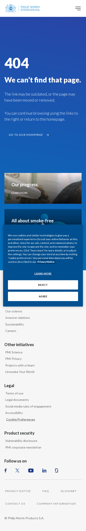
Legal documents (17, 400)
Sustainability (14, 324)
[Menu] (78, 8)
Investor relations (17, 317)
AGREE (43, 296)
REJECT (43, 284)
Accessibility (14, 413)
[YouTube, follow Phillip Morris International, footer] (31, 470)
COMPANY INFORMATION (56, 503)
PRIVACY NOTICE (18, 491)
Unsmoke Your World (19, 372)
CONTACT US (15, 503)
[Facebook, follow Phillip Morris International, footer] (5, 470)
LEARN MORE (43, 273)
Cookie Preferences (20, 419)
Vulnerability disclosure (21, 441)
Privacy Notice (45, 261)
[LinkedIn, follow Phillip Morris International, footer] (44, 470)
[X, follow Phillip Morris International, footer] (17, 470)
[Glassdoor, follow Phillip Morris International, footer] (56, 470)
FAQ (46, 491)
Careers (10, 331)
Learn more (19, 192)
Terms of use (14, 393)
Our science (13, 311)
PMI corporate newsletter (23, 447)
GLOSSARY (69, 491)
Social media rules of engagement (28, 406)
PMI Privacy (13, 359)
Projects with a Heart (20, 365)
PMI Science (13, 352)
